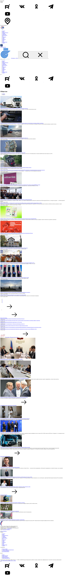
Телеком (3, 33)
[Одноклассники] (36, 9)
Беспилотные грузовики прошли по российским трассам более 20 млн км (16, 108)
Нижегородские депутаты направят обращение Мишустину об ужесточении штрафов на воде (19, 262)
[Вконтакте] (22, 9)
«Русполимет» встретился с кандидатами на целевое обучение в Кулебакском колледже (14, 378)
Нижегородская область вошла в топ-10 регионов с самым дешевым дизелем (16, 277)
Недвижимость (4, 35)
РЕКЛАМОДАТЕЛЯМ (6, 560)
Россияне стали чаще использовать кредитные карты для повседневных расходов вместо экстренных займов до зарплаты (23, 123)
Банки (3, 31)
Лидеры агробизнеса (5, 550)
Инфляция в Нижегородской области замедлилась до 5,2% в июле (14, 152)
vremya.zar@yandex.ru (6, 529)
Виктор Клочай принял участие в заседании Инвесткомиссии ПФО (11, 359)
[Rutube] (7, 9)
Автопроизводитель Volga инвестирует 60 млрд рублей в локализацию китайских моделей (15, 447)
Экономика (4, 66)
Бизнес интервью (3, 456)
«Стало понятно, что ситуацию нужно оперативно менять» (10, 467)
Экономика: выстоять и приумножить (6, 405)
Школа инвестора (5, 555)
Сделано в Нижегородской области (8, 549)
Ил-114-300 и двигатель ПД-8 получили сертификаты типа (10, 432)
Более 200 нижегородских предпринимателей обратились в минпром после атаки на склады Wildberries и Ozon (22, 184)
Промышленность (5, 32)
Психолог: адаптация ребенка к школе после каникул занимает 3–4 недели (12, 502)
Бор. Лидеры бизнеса (5, 551)
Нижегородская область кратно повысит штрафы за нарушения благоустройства (17, 292)
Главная (3, 93)
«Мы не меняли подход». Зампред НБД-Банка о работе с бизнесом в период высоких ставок (15, 486)
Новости (3, 60)
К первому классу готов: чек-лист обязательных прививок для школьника (12, 519)
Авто (3, 41)
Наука (3, 40)
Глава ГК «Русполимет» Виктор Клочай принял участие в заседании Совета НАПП (14, 397)
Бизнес (3, 37)
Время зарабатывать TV (6, 558)
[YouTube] (7, 17)
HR (2, 538)
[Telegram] (51, 9)
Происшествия (4, 544)
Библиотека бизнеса (5, 557)
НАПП (3, 72)
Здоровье (1, 494)
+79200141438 (9, 528)
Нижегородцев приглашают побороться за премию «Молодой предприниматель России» (18, 233)
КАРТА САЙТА (13, 560)
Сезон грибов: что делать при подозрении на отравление (9, 511)
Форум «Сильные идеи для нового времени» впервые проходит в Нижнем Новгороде (18, 199)
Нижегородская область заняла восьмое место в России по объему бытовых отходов (17, 167)
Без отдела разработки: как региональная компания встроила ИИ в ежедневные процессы (15, 418)
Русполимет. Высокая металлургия (11, 337)
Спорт (3, 38)
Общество (4, 39)
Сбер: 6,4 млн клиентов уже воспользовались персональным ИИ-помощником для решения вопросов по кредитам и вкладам (20, 327)
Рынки (3, 554)
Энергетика (4, 34)
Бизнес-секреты (4, 556)
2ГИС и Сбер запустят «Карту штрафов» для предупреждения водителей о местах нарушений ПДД (20, 218)
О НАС (1, 560)
